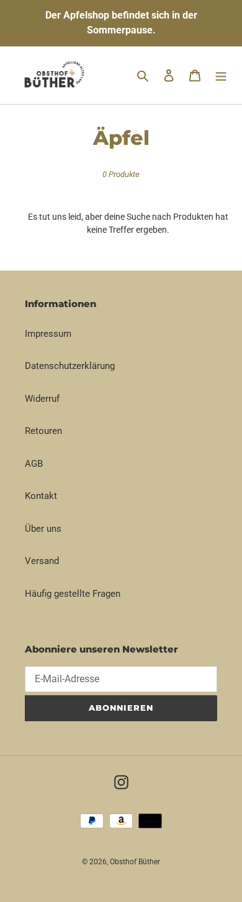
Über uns (43, 528)
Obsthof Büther (135, 861)
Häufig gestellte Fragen (72, 593)
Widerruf (42, 398)
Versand (42, 560)
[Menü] (221, 75)
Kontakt (41, 495)
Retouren (43, 430)
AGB (34, 463)
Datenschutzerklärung (70, 365)
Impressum (48, 333)
